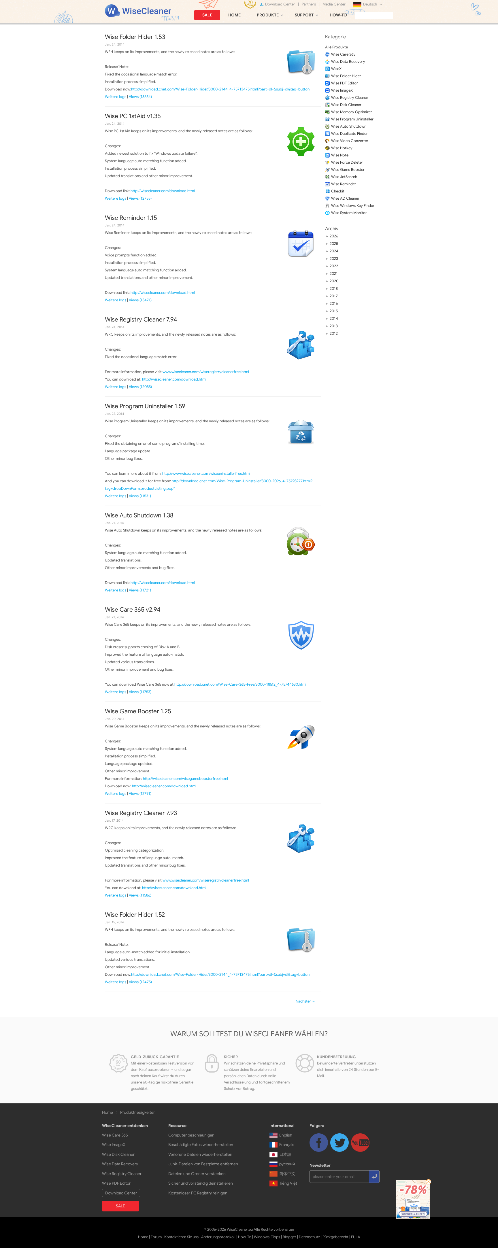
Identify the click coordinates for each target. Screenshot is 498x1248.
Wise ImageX (342, 90)
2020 (334, 281)
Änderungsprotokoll (218, 1236)
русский (287, 1163)
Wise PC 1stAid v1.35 (133, 116)
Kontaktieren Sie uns (181, 1236)
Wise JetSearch (344, 176)
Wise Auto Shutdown (348, 126)
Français (286, 1144)
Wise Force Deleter (347, 162)
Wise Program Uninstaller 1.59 (145, 406)
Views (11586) (140, 895)
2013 (334, 326)
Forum (156, 1236)
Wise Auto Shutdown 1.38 (139, 515)
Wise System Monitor (349, 212)
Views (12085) (140, 386)
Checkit (337, 191)
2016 (334, 303)
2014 (334, 318)
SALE (207, 15)
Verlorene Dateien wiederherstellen (200, 1154)
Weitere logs (115, 96)
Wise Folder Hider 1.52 (135, 914)
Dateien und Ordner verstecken (197, 1173)
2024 (334, 251)
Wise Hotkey (341, 147)
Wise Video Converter (349, 140)
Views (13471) (140, 300)
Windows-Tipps (267, 1236)
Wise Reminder (343, 183)
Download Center (280, 4)
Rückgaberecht (335, 1236)
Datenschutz (309, 1236)
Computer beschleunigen (191, 1135)
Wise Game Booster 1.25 (138, 711)
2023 (334, 258)
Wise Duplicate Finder (349, 133)
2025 (334, 243)
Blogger (289, 1236)
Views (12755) (140, 198)
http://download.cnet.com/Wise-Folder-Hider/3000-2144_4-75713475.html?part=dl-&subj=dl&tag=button (220, 89)
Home (107, 1112)
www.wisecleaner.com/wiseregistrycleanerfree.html (206, 371)
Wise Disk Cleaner (346, 104)
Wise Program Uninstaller (352, 119)
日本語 (285, 1154)
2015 (334, 311)
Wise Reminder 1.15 (131, 218)
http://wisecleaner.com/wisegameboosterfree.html (185, 778)
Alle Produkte (336, 47)
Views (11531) (140, 495)
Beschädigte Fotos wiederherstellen (200, 1144)
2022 (334, 266)
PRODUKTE (268, 15)
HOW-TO (338, 15)
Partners (309, 4)
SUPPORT (304, 15)
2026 (334, 236)
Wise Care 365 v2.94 (132, 609)
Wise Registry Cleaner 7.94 (141, 319)
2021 (334, 273)
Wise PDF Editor (344, 83)
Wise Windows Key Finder (352, 205)
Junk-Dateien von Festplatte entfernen (203, 1163)
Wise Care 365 (343, 54)
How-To (244, 1236)
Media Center (334, 4)
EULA (355, 1236)
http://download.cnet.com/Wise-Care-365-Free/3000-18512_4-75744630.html (240, 684)
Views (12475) (140, 982)
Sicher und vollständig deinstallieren (200, 1183)
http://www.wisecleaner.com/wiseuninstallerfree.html (206, 473)
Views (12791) (140, 793)
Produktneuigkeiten (138, 1112)
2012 (334, 333)
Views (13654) (140, 96)
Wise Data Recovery (348, 61)
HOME (234, 15)
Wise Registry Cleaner (349, 97)
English (285, 1135)
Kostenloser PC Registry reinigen (197, 1193)
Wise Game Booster (348, 169)
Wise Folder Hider (346, 75)
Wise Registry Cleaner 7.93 (141, 813)
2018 (334, 288)
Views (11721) (140, 590)
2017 (334, 296)
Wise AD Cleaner (345, 198)
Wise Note (339, 155)
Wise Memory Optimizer (351, 111)
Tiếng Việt (288, 1183)
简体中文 (287, 1173)
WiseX (336, 68)
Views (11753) (140, 691)
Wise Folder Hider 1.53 (135, 37)
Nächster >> (305, 1001)
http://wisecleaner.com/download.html (163, 190)
